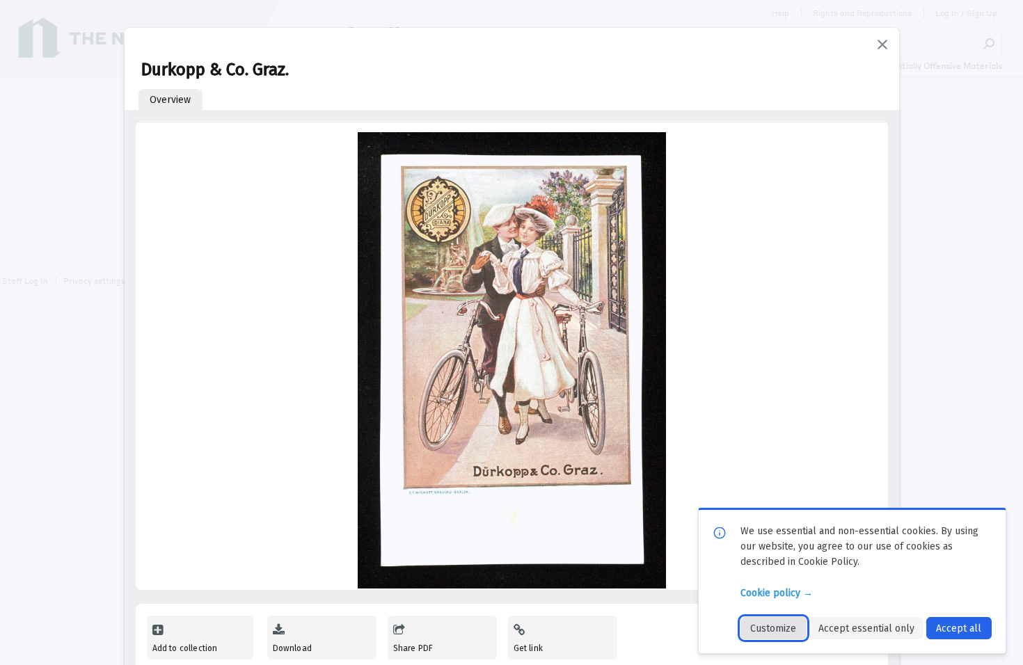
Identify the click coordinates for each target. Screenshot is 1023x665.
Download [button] (292, 648)
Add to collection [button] (185, 648)
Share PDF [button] (413, 648)
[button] (882, 44)
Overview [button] (170, 100)
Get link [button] (528, 648)
